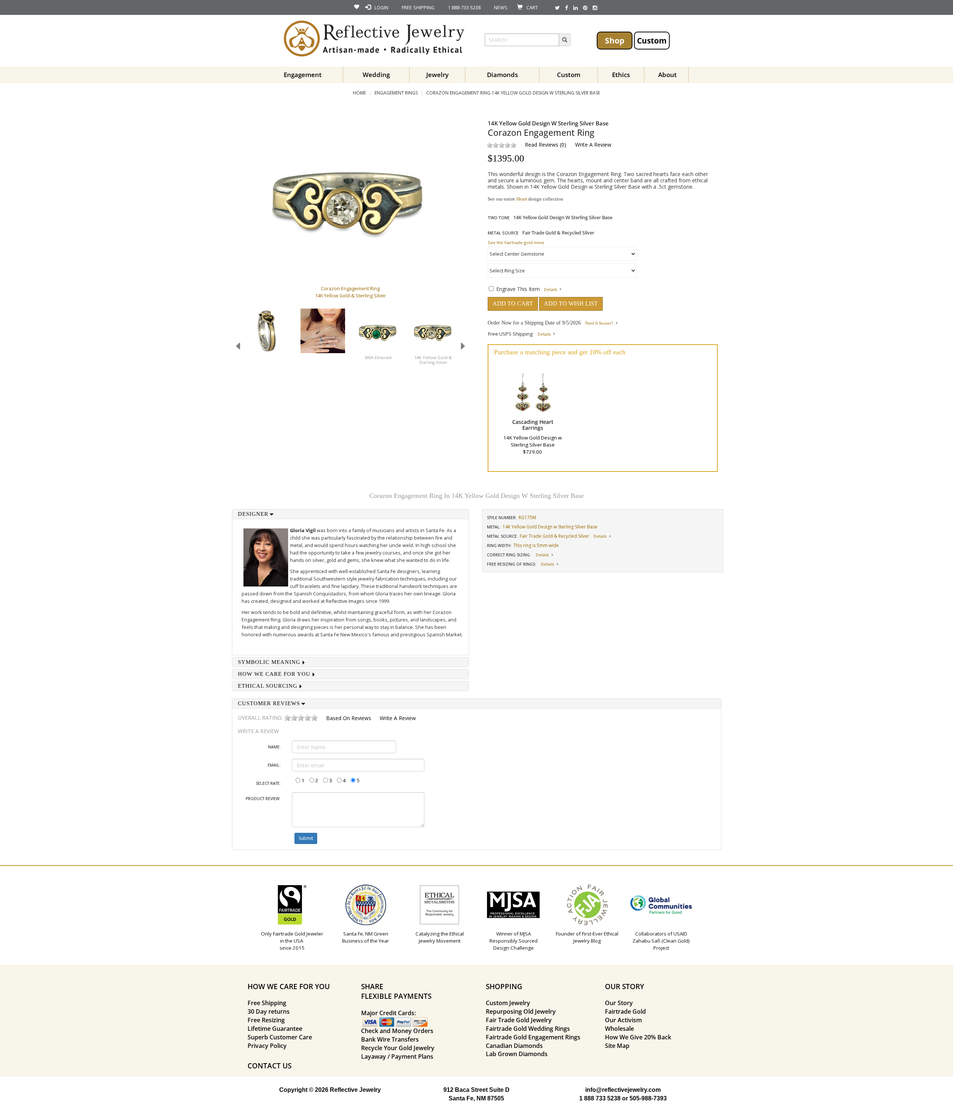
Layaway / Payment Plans (397, 1056)
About (667, 74)
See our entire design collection (525, 199)
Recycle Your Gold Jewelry (397, 1048)
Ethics (621, 74)
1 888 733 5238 (600, 1098)
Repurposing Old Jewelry (521, 1011)
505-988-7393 (648, 1098)
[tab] (350, 514)
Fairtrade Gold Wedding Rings (528, 1028)
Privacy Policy (267, 1046)
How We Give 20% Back (638, 1037)
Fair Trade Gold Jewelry (519, 1020)
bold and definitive (310, 612)
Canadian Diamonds (514, 1046)
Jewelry (437, 74)
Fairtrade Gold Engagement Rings (533, 1037)
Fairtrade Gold (625, 1011)
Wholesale (619, 1028)
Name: (274, 746)
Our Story (619, 1003)
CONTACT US (269, 1065)
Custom (652, 40)
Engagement (303, 74)
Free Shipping (267, 1003)
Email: (274, 765)
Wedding (376, 74)
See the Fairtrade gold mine (516, 242)
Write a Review (593, 144)
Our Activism (623, 1020)
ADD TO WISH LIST (571, 303)
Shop (614, 40)
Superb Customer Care (280, 1037)
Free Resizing (266, 1020)
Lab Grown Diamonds (517, 1054)
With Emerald (378, 357)
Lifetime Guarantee (275, 1028)
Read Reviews (541, 144)
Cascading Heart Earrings (532, 424)
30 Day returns (269, 1011)
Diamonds (502, 74)
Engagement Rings (396, 93)
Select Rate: (268, 783)
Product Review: (263, 798)
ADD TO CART (513, 303)
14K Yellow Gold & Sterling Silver (433, 360)
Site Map (617, 1046)
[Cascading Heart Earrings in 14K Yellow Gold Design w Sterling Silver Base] (532, 391)
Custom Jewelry (508, 1003)
